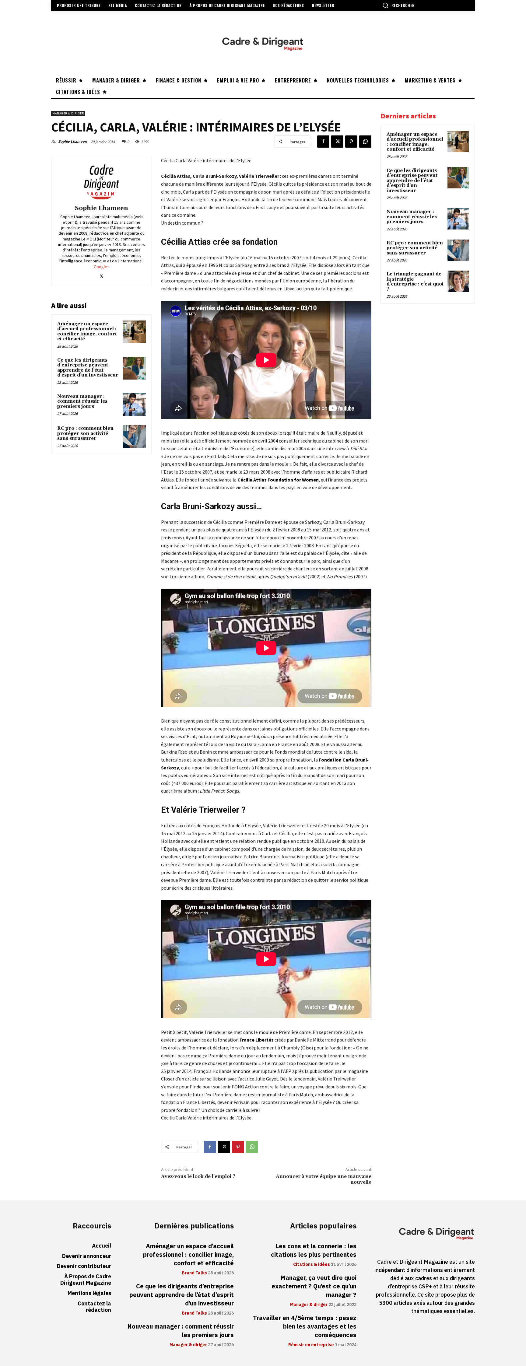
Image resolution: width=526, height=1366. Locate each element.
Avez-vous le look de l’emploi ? (198, 1176)
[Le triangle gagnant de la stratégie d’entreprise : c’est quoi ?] (458, 281)
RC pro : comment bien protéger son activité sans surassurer (85, 433)
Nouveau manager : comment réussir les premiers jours (82, 401)
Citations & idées (311, 1264)
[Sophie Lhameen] (101, 181)
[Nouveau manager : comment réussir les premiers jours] (134, 404)
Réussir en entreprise (311, 1345)
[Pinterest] (351, 141)
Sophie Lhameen (72, 141)
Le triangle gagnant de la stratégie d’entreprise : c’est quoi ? (415, 281)
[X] (337, 141)
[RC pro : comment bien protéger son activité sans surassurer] (134, 436)
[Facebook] (323, 141)
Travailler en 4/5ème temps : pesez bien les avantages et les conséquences (304, 1326)
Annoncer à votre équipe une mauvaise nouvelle (323, 1179)
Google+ (101, 266)
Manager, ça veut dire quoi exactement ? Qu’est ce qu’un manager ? (314, 1286)
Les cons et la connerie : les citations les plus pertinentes (313, 1250)
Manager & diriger (68, 113)
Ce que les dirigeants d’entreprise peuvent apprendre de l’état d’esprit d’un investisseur (87, 367)
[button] (398, 5)
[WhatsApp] (365, 141)
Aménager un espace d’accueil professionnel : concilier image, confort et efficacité (87, 331)
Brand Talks (194, 1273)
